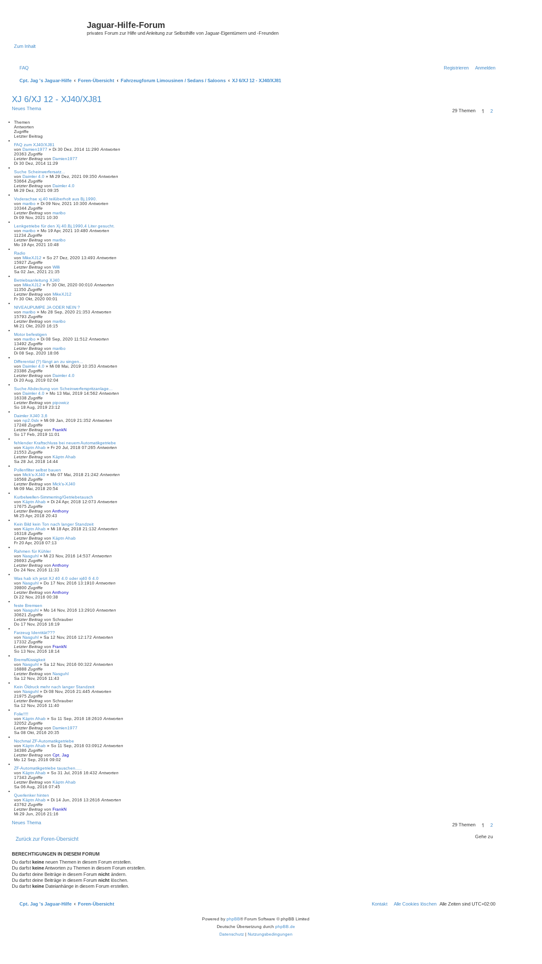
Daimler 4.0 (33, 176)
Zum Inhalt (25, 46)
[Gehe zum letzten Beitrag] (80, 158)
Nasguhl (30, 556)
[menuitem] (22, 67)
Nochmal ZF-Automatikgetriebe (44, 741)
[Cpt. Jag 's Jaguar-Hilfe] (50, 27)
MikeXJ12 (31, 257)
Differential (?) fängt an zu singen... (48, 361)
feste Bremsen (28, 605)
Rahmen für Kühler (32, 551)
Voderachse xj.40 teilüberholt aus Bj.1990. (55, 199)
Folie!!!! (21, 714)
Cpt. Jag (61, 755)
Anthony (60, 511)
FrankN (59, 429)
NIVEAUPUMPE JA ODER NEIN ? (47, 307)
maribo (29, 203)
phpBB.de (285, 926)
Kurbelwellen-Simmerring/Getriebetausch (53, 497)
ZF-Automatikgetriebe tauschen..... (48, 768)
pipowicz (61, 402)
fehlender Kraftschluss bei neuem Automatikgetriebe (65, 442)
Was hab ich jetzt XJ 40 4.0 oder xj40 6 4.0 (56, 578)
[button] (498, 111)
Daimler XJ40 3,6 (30, 415)
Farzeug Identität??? (34, 632)
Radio (19, 253)
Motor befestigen (30, 334)
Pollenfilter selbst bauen (37, 470)
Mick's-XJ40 (33, 474)
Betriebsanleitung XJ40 (37, 280)
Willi (56, 267)
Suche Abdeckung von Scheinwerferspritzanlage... (63, 388)
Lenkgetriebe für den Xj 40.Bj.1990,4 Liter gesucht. (64, 226)
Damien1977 (34, 149)
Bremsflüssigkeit (29, 659)
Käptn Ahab (34, 447)
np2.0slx (30, 420)
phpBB (233, 919)
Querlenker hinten (31, 795)
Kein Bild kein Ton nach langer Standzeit (54, 524)
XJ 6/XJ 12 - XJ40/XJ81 (57, 99)
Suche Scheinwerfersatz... (39, 171)
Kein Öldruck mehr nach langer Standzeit (54, 686)
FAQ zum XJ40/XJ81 (34, 144)
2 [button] (491, 111)
